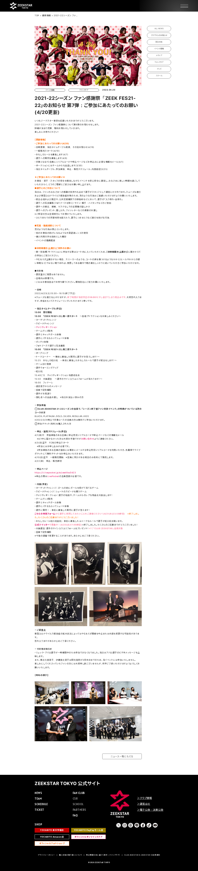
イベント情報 (159, 49)
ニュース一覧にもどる (122, 756)
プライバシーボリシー (46, 855)
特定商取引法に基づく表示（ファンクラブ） (103, 855)
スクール (159, 76)
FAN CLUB (79, 793)
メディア (159, 55)
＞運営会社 (143, 803)
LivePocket (53, 476)
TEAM (38, 798)
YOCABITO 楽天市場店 (52, 830)
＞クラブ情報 (144, 798)
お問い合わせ (87, 439)
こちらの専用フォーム (45, 514)
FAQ (75, 815)
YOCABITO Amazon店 (52, 837)
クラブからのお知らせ (159, 35)
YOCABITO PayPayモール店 (88, 830)
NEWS (38, 793)
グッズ (159, 69)
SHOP (38, 824)
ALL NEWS (159, 28)
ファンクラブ (158, 62)
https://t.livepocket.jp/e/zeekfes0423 (55, 472)
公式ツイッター (42, 525)
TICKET (39, 810)
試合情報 (158, 42)
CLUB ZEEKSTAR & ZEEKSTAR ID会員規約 (142, 855)
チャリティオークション (46, 327)
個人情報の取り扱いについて (70, 855)
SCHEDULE (41, 804)
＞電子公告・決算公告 (150, 809)
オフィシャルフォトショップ (52, 843)
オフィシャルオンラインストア (88, 837)
